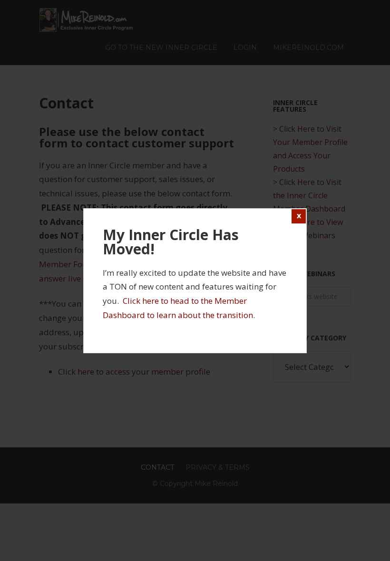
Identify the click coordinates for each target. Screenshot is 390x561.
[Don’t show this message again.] (299, 216)
